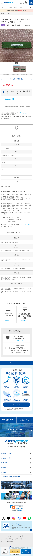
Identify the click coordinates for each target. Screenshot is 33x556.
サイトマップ (3, 536)
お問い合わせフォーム (25, 113)
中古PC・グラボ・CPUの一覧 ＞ (16, 10)
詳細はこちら (8, 320)
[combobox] (20, 7)
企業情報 (3, 472)
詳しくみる (16, 405)
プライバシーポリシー (17, 536)
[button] (16, 507)
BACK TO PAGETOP (17, 363)
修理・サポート (5, 463)
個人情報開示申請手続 (17, 540)
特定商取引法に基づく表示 (6, 540)
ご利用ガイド (4, 458)
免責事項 (9, 536)
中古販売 (3, 13)
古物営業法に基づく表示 (21, 538)
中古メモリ (11, 13)
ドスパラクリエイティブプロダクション (12, 477)
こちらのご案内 (25, 224)
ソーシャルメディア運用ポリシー (7, 538)
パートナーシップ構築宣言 (6, 541)
